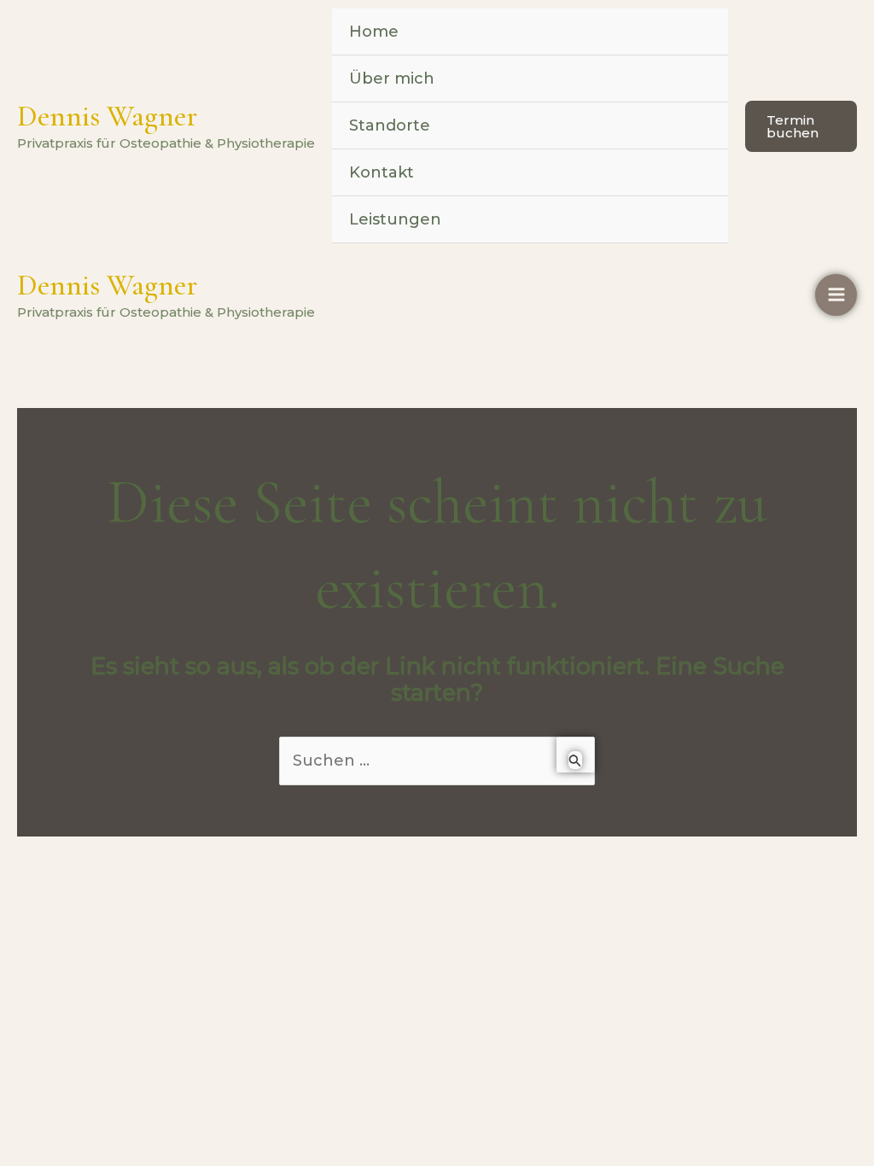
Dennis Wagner (107, 116)
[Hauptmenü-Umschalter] (836, 295)
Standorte (389, 125)
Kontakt (381, 172)
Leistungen (395, 219)
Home (374, 31)
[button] (801, 126)
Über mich (391, 78)
